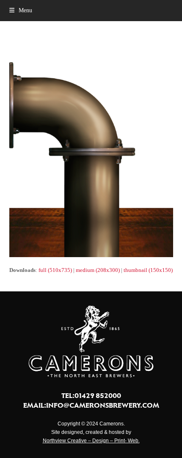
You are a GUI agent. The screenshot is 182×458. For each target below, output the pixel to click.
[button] (20, 10)
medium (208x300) (98, 270)
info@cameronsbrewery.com (102, 405)
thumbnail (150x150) (148, 270)
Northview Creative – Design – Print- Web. (91, 441)
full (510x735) (55, 270)
